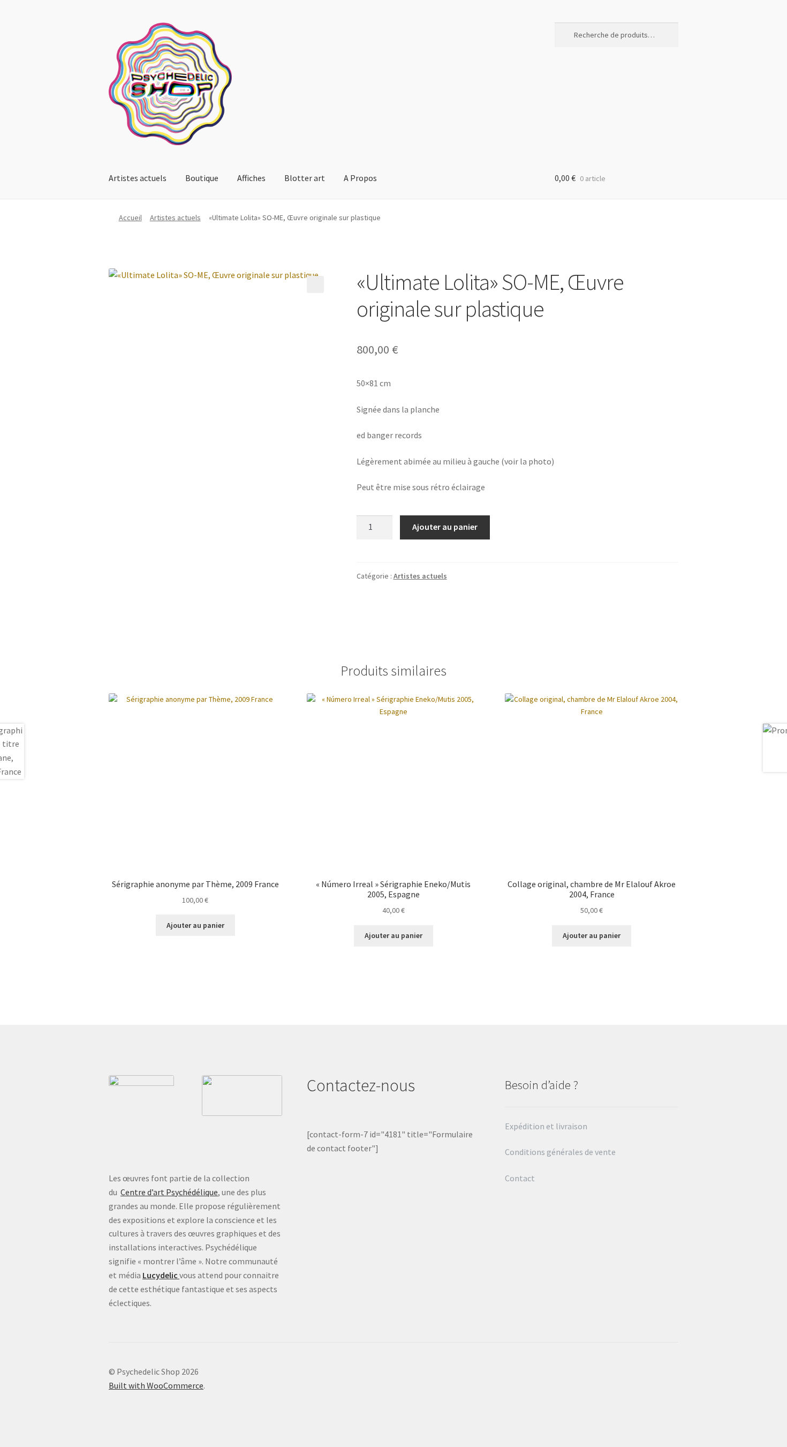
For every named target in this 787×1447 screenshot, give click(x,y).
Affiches (251, 178)
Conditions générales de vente (560, 1151)
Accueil (130, 217)
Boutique (201, 178)
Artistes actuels (138, 178)
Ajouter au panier (445, 526)
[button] (315, 284)
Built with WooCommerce (156, 1385)
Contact (520, 1178)
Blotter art (304, 178)
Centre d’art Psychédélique (169, 1192)
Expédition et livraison (547, 1126)
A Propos (360, 178)
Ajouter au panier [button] (195, 925)
